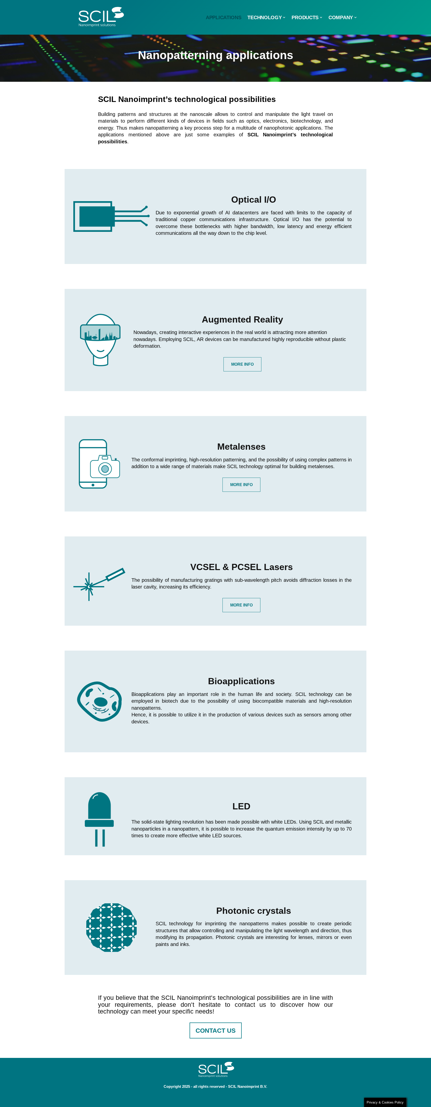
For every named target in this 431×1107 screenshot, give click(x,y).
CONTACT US (216, 1030)
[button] (284, 17)
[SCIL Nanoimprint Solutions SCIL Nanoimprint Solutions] (99, 17)
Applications (223, 17)
